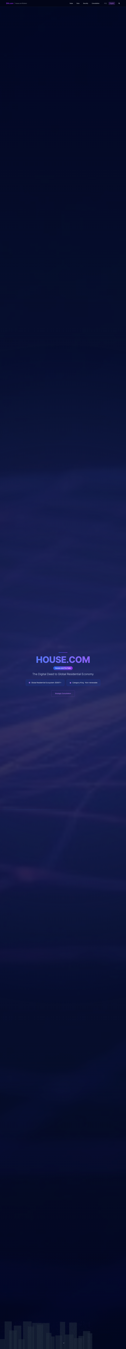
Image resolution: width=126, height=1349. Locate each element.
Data (78, 3)
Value (71, 3)
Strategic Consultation (63, 693)
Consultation (95, 3)
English (112, 3)
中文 (105, 3)
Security (85, 3)
